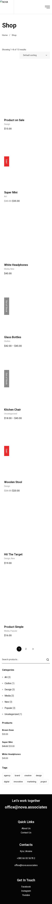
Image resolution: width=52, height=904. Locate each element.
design (39, 775)
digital (6, 782)
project (44, 782)
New (12, 269)
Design (7, 124)
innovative (18, 782)
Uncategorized (10, 414)
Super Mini (10, 192)
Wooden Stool (13, 482)
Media (7, 269)
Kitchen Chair (12, 409)
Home (5, 35)
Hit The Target (13, 554)
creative (27, 775)
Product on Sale (14, 120)
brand (17, 775)
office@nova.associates (26, 807)
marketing (31, 782)
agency (7, 775)
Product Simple (13, 626)
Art (5, 196)
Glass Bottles (12, 337)
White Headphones (16, 265)
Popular (13, 631)
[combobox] (35, 55)
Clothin (7, 341)
